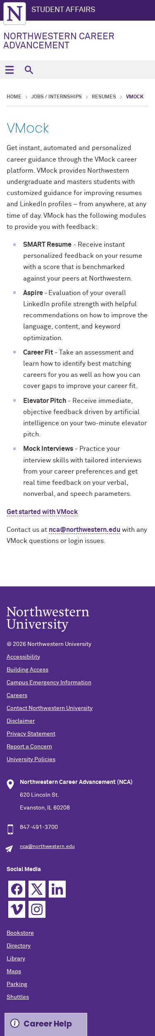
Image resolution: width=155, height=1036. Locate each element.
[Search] (28, 69)
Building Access (27, 670)
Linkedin (57, 889)
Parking (17, 984)
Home (14, 97)
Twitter (37, 889)
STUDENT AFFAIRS (63, 10)
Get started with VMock (42, 512)
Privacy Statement (31, 734)
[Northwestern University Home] (14, 13)
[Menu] (9, 69)
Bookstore (20, 933)
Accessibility (23, 657)
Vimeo (16, 909)
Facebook (16, 889)
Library (16, 959)
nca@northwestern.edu (84, 529)
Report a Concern (29, 747)
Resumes (104, 97)
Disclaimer (21, 721)
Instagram (37, 909)
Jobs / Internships (56, 97)
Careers (17, 695)
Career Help (48, 1023)
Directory (19, 946)
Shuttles (18, 997)
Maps (14, 971)
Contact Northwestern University (50, 708)
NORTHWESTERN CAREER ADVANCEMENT (58, 41)
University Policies (31, 759)
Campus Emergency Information (49, 683)
